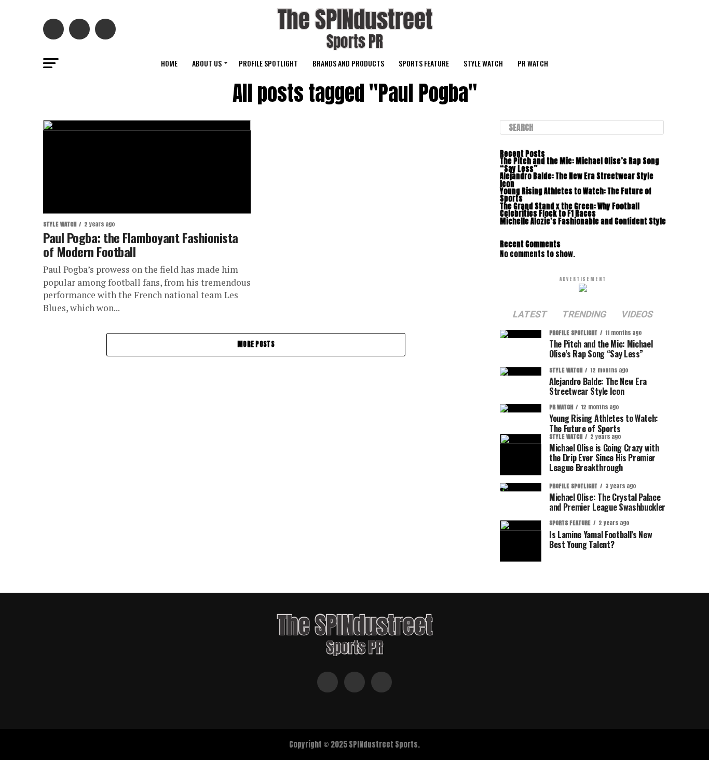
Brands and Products (348, 63)
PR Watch (532, 63)
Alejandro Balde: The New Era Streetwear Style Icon (576, 179)
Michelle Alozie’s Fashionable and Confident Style (583, 221)
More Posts (256, 344)
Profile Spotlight (268, 63)
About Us (207, 63)
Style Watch (483, 63)
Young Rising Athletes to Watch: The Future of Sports (575, 194)
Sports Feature (424, 63)
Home (169, 63)
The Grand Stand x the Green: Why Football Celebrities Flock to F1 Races (569, 210)
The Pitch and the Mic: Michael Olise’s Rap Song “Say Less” (579, 164)
